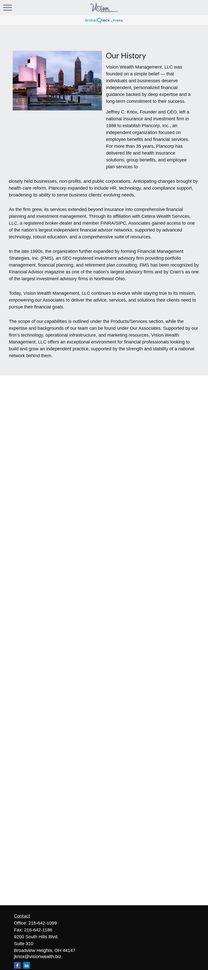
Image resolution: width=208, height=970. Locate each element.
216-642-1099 (42, 923)
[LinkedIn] (26, 965)
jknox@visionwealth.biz (37, 956)
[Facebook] (17, 965)
